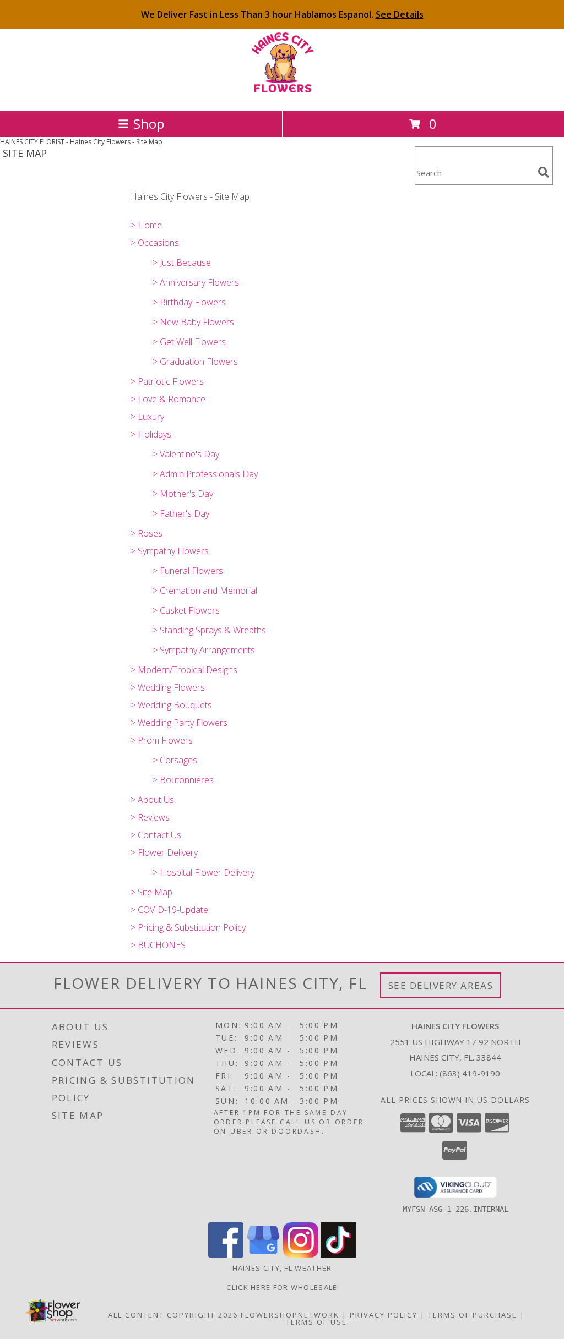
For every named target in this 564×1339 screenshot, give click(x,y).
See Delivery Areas (441, 985)
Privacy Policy (383, 1315)
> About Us (152, 800)
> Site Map (151, 892)
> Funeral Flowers (188, 571)
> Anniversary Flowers (196, 282)
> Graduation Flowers (195, 362)
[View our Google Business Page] (263, 1254)
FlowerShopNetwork (290, 1315)
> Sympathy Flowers (170, 551)
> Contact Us (156, 835)
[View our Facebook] (225, 1254)
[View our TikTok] (338, 1254)
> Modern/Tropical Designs (184, 670)
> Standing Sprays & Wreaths (209, 630)
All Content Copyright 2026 (173, 1315)
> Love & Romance (168, 399)
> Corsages (175, 760)
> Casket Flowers (186, 610)
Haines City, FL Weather (282, 1268)
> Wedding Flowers (168, 687)
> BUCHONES (158, 945)
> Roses (146, 533)
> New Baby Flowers (193, 322)
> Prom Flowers (162, 740)
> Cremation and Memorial (205, 590)
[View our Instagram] (300, 1254)
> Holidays (151, 434)
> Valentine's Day (186, 454)
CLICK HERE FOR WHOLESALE (281, 1287)
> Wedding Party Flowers (179, 723)
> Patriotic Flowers (167, 381)
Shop (148, 123)
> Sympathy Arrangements (204, 650)
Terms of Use (316, 1322)
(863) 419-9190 (470, 1073)
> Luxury (147, 417)
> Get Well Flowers (189, 342)
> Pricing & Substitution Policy (188, 927)
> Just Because (182, 262)
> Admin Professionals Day (205, 474)
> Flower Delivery (164, 852)
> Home (146, 225)
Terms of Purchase (472, 1315)
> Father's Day (181, 513)
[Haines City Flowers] (282, 94)
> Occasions (155, 243)
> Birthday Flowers (189, 302)
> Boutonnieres (183, 780)
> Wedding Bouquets (171, 705)
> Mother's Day (183, 494)
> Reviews (150, 817)
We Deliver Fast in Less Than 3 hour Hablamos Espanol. (282, 14)
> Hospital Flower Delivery (203, 872)
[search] (543, 172)
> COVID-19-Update (169, 910)
